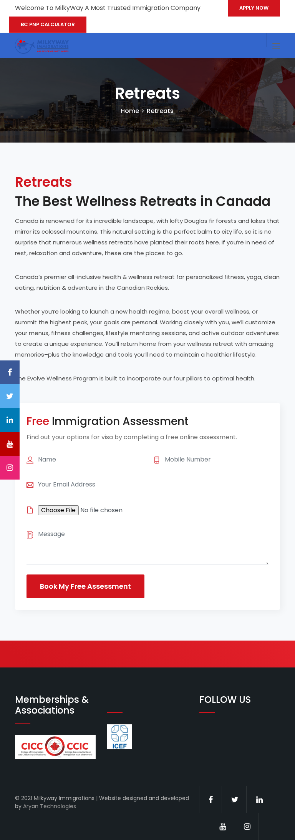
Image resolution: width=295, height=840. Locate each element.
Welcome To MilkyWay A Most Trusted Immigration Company (108, 7)
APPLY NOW (253, 8)
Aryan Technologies (49, 806)
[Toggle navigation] (276, 46)
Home (130, 110)
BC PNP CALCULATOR (48, 24)
